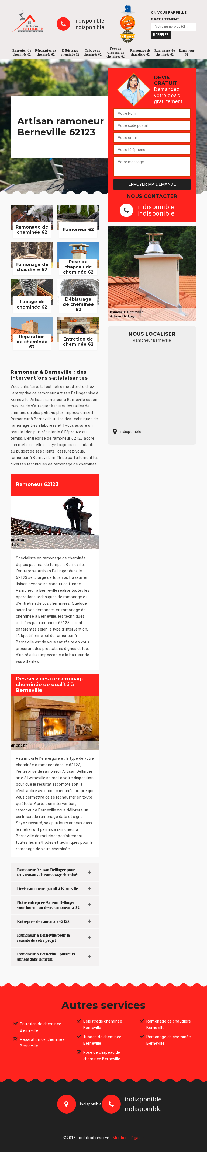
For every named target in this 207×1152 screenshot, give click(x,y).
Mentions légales (128, 1138)
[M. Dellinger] (27, 21)
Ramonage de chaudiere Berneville (168, 1024)
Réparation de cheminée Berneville (42, 1042)
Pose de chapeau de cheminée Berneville (101, 1055)
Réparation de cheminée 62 (46, 53)
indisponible (89, 20)
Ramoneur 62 (187, 53)
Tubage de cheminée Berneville (102, 1040)
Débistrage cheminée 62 (70, 53)
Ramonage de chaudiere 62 (140, 53)
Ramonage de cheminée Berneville (168, 1040)
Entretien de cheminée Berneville (40, 1027)
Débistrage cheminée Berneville (102, 1024)
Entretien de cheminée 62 (21, 53)
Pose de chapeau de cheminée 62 (115, 52)
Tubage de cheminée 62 (93, 53)
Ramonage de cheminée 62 (164, 53)
